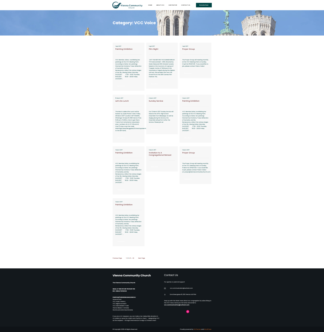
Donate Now (203, 5)
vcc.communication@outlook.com (176, 305)
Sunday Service (156, 101)
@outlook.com (188, 288)
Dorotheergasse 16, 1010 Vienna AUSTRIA (183, 294)
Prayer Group (188, 49)
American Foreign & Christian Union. (145, 320)
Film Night (153, 49)
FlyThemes (197, 329)
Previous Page (117, 258)
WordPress (207, 329)
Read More (122, 86)
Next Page (141, 258)
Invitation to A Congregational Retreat (160, 154)
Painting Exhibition (124, 49)
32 (133, 258)
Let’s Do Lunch (122, 101)
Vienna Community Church (132, 275)
